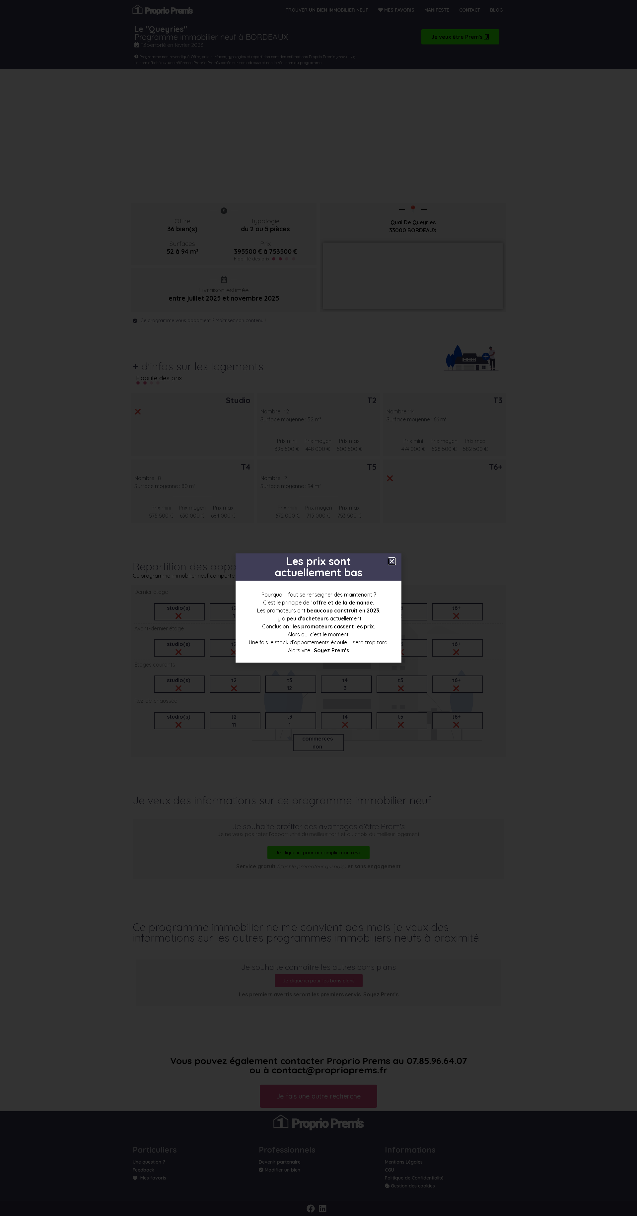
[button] (392, 561)
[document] (318, 608)
